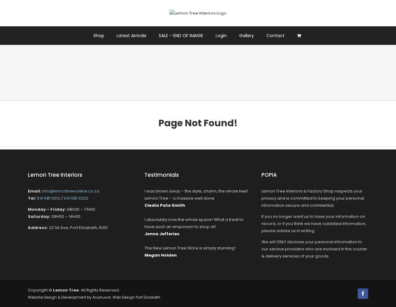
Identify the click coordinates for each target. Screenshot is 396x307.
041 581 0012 (48, 198)
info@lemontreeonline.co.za (70, 191)
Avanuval (102, 297)
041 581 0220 (76, 198)
